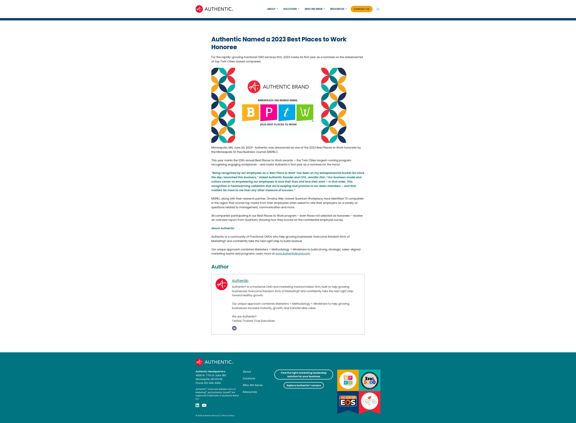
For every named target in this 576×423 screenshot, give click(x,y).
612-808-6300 (212, 383)
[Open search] (377, 9)
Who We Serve (314, 9)
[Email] (234, 328)
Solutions (290, 9)
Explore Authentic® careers (304, 385)
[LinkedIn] (197, 405)
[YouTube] (204, 405)
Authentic (240, 280)
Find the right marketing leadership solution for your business (304, 374)
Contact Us (362, 9)
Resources (337, 9)
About (271, 9)
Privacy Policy (228, 415)
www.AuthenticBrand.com (292, 253)
